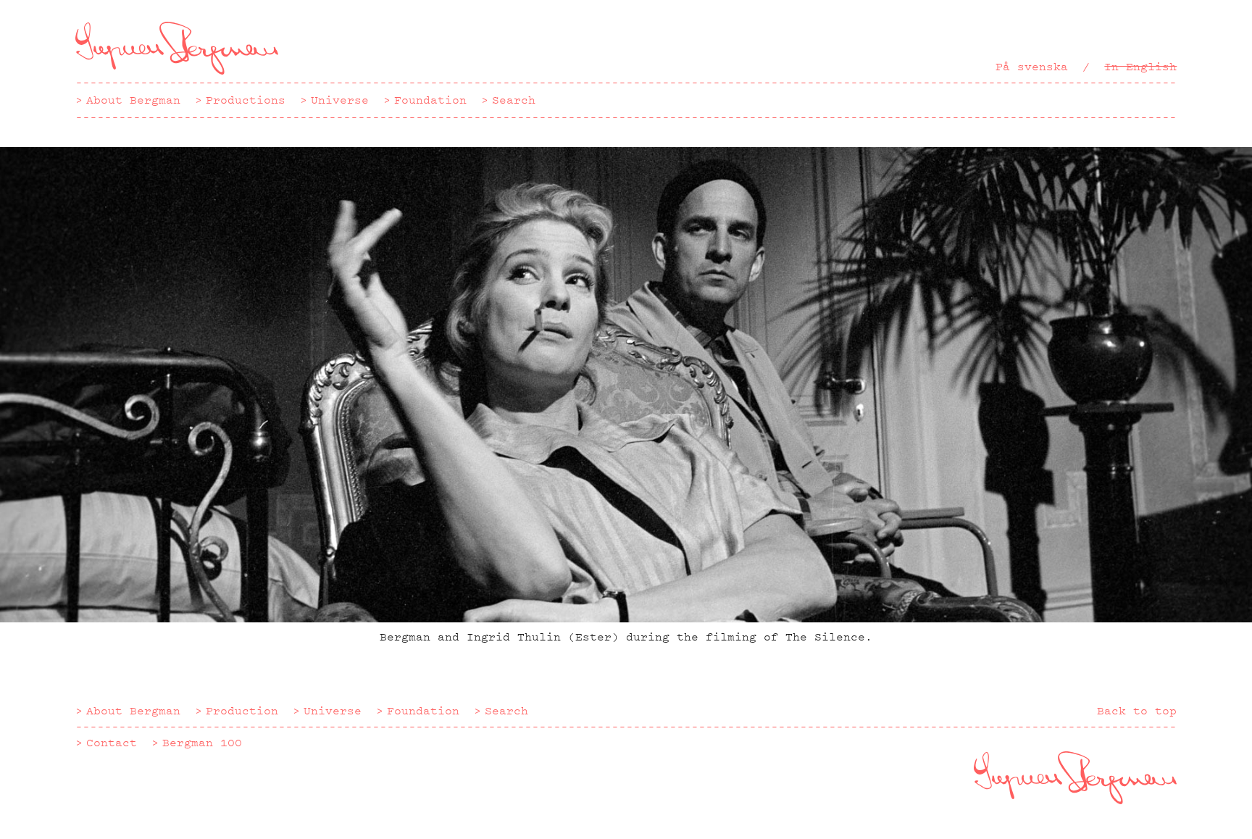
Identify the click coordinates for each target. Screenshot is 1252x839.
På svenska (1032, 67)
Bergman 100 (202, 743)
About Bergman (133, 100)
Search (513, 100)
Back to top (1137, 711)
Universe (340, 100)
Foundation (430, 100)
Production (242, 711)
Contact (111, 743)
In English (1140, 67)
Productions (245, 100)
